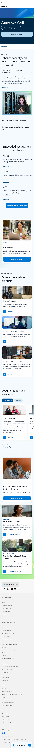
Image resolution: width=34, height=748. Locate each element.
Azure (3, 6)
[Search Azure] (1, 2)
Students (4, 688)
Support (4, 655)
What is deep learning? (7, 713)
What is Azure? (5, 600)
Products (4, 625)
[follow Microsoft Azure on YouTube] (15, 588)
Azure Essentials (5, 614)
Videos (3, 697)
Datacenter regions (6, 608)
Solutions (4, 647)
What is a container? (6, 722)
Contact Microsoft (11, 739)
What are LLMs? (5, 719)
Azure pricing (5, 627)
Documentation (5, 680)
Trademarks (4, 742)
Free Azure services (6, 630)
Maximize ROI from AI (7, 639)
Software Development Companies (10, 666)
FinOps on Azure (6, 636)
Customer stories (6, 617)
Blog (3, 683)
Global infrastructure (7, 605)
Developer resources (7, 686)
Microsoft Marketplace (7, 669)
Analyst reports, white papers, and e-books (12, 694)
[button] (17, 46)
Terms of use (23, 739)
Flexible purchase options (8, 633)
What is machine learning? (8, 711)
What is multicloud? (6, 708)
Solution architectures (7, 652)
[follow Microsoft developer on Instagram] (8, 588)
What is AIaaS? (5, 716)
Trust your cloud (6, 611)
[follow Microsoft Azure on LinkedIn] (12, 588)
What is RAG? (5, 725)
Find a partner (5, 672)
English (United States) (10, 730)
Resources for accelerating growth (10, 650)
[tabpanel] (17, 426)
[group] (14, 422)
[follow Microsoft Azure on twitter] (5, 588)
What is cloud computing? (8, 705)
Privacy (17, 739)
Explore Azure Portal (12, 584)
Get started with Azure (7, 602)
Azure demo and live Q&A (8, 658)
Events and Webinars (7, 691)
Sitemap (4, 739)
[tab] (7, 400)
